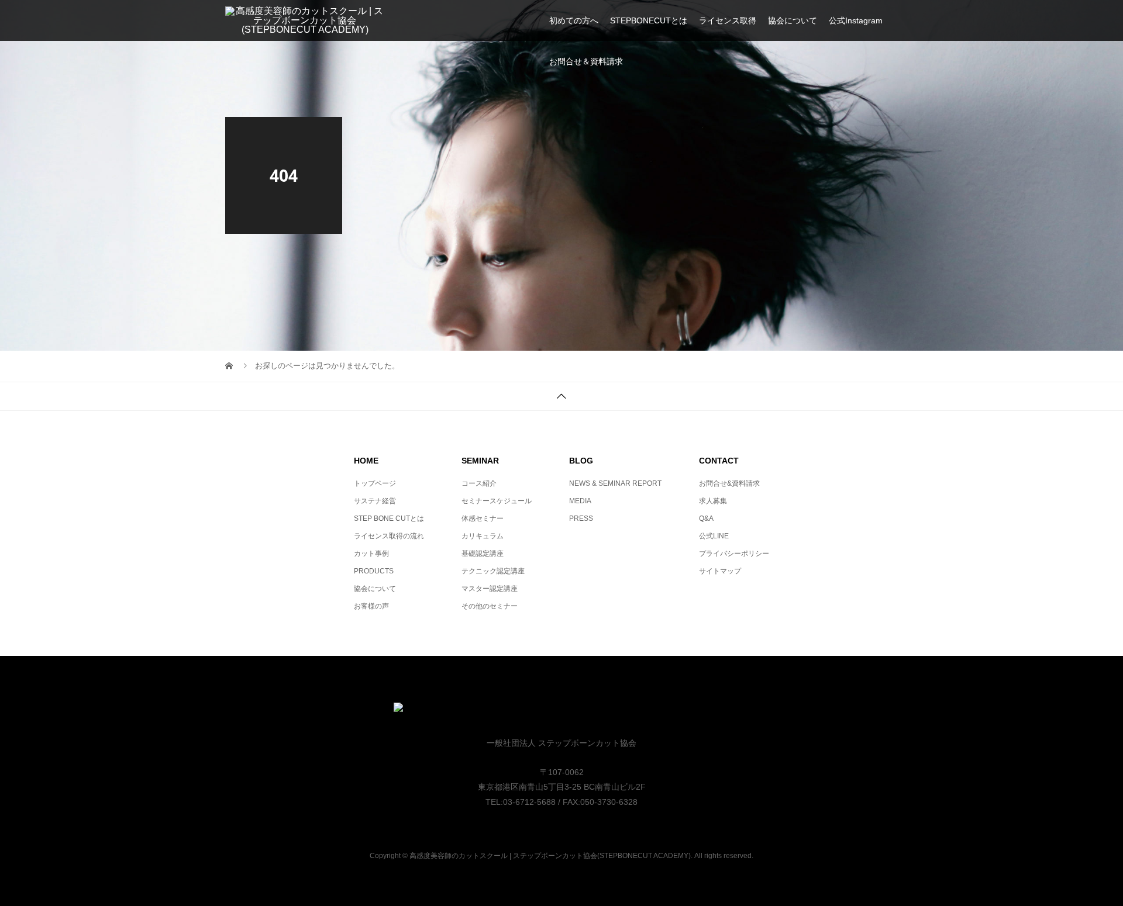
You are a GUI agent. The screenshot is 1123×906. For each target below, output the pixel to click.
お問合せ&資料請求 (729, 483)
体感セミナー (482, 518)
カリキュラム (482, 536)
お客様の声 (371, 606)
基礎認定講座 (482, 553)
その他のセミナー (489, 606)
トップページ (375, 483)
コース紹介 (479, 483)
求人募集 (713, 501)
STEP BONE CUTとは (389, 518)
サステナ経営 (375, 501)
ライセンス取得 (727, 20)
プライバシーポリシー (734, 553)
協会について (792, 20)
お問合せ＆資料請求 (586, 61)
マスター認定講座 (489, 589)
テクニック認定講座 (493, 571)
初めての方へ (573, 20)
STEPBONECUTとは (648, 20)
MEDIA (580, 501)
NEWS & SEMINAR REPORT (615, 483)
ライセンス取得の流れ (389, 536)
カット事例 (371, 553)
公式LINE (714, 536)
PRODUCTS (374, 571)
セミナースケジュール (496, 501)
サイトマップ (720, 571)
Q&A (706, 518)
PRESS (581, 518)
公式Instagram (856, 20)
